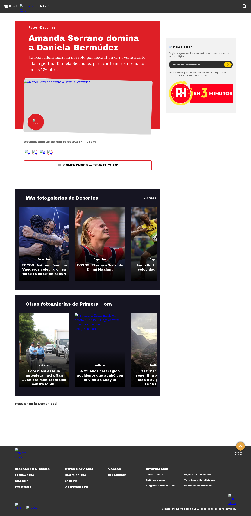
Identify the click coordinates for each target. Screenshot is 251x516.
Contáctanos (154, 474)
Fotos (33, 27)
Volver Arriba (238, 453)
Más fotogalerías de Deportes (62, 198)
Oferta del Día (75, 475)
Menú (13, 6)
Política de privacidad (217, 72)
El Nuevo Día (24, 475)
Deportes (48, 27)
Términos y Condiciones (199, 480)
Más (43, 6)
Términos (201, 72)
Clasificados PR (76, 486)
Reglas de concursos (197, 474)
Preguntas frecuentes (160, 485)
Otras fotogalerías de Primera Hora (69, 304)
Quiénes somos (155, 480)
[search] (245, 6)
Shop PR (71, 481)
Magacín (21, 481)
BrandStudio (117, 475)
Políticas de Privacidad (199, 485)
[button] (34, 152)
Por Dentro (23, 486)
